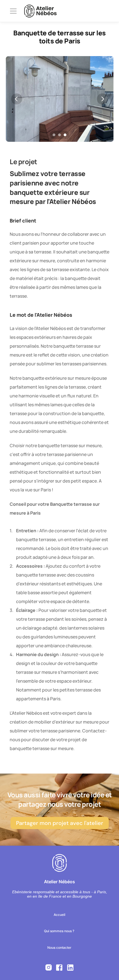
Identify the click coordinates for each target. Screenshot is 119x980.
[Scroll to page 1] (53, 135)
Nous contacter (59, 947)
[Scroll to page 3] (65, 135)
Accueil (59, 915)
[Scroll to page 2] (59, 135)
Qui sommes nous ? (59, 931)
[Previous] (16, 98)
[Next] (102, 98)
